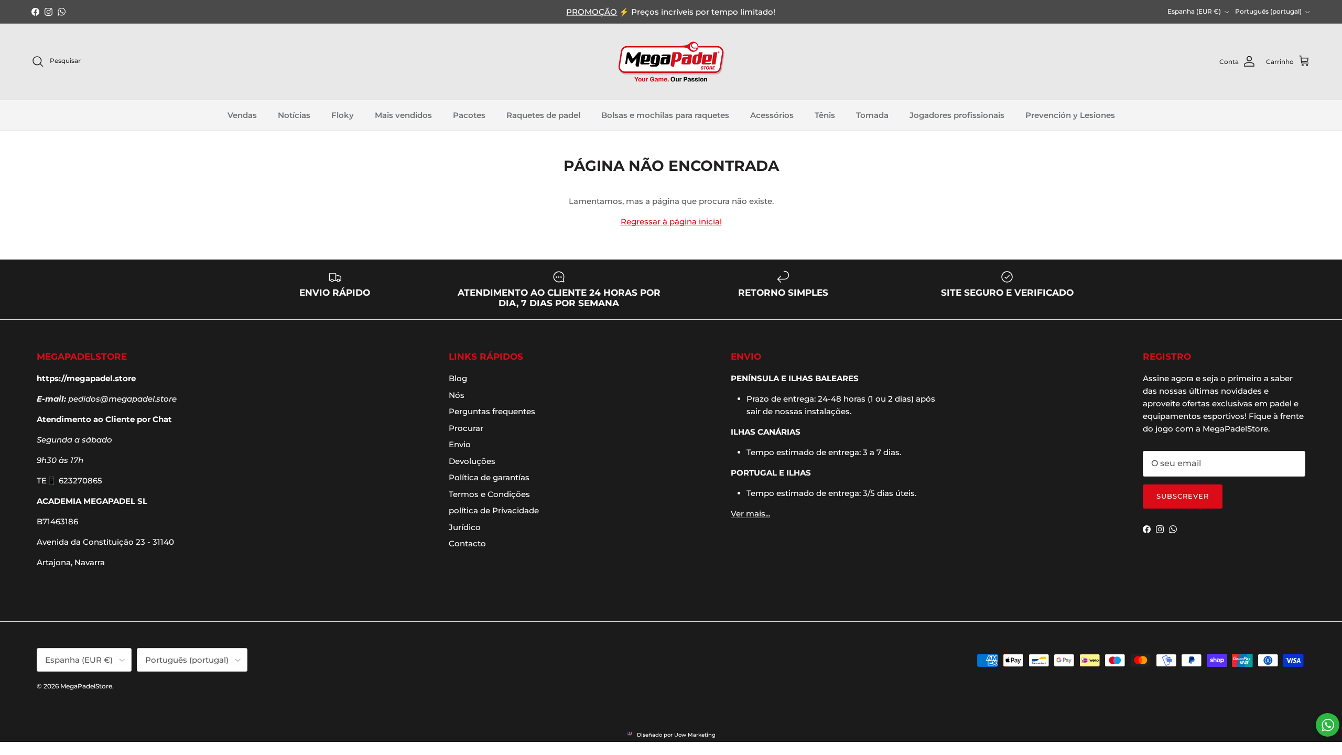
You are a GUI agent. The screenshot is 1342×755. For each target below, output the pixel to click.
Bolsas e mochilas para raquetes (665, 115)
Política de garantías (489, 477)
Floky (342, 115)
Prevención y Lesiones (1070, 115)
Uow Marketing (695, 734)
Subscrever (1182, 496)
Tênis (825, 115)
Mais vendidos (403, 115)
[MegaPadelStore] (671, 61)
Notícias (294, 115)
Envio (460, 444)
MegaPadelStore (86, 686)
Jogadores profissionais (957, 115)
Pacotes (469, 115)
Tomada (872, 115)
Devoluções (472, 461)
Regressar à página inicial (671, 221)
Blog (458, 378)
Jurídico (465, 527)
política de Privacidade (494, 510)
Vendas (242, 115)
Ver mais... (750, 514)
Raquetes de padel (543, 115)
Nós (456, 395)
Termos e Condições (489, 494)
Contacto (467, 543)
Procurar (466, 428)
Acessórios (772, 115)
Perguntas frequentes (492, 411)
